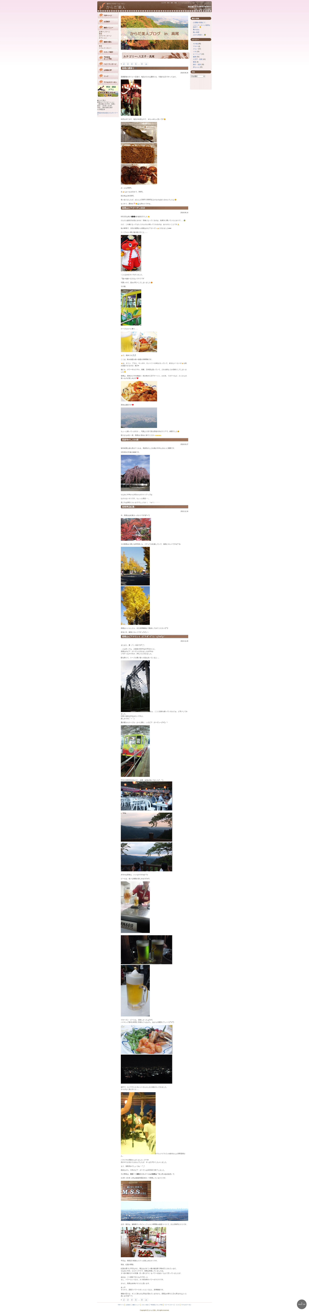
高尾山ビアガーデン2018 (133, 208)
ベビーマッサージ (110, 64)
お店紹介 (107, 21)
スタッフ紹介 (108, 52)
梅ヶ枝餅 (196, 32)
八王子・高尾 (197, 59)
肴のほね (196, 29)
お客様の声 (108, 70)
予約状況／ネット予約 (157, 1304)
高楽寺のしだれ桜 (130, 440)
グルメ (195, 49)
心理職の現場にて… (200, 22)
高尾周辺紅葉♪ (128, 507)
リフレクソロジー (105, 48)
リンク (106, 76)
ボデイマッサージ (105, 36)
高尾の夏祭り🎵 (129, 68)
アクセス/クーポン (110, 82)
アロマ (195, 46)
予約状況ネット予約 (108, 58)
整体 (100, 34)
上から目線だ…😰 (199, 35)
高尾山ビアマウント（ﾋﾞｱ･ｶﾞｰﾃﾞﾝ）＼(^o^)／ (143, 636)
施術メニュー (108, 28)
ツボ (194, 51)
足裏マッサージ (104, 32)
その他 (195, 44)
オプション (103, 38)
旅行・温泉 (197, 64)
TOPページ (108, 15)
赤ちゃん (196, 67)
